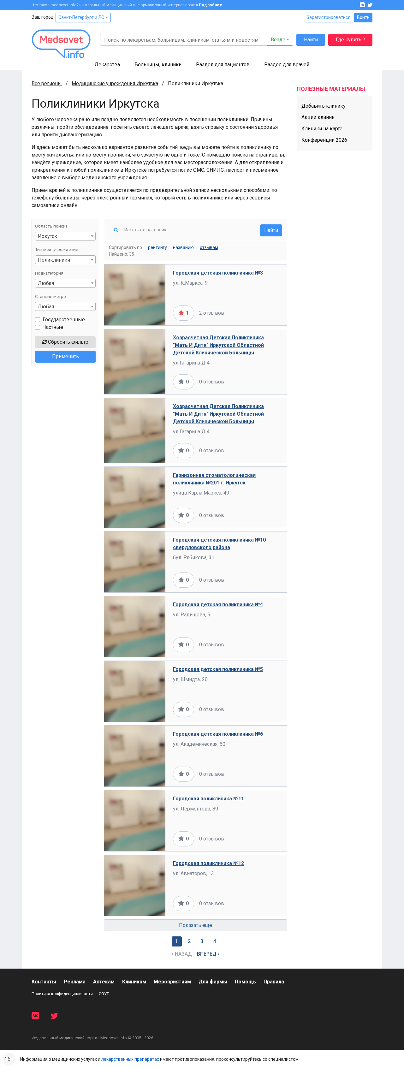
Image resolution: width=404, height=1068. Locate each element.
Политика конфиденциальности (62, 993)
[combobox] (65, 236)
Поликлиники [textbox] (54, 260)
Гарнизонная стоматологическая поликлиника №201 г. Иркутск (214, 479)
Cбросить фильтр (67, 342)
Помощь (245, 982)
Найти (311, 40)
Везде (278, 40)
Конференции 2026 (324, 140)
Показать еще (195, 925)
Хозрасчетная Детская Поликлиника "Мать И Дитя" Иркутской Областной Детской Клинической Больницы (218, 345)
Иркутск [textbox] (47, 236)
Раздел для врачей (286, 65)
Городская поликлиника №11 (208, 799)
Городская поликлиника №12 (208, 863)
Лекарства (107, 65)
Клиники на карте (321, 129)
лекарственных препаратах (130, 1059)
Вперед (207, 954)
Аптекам (104, 982)
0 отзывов (211, 382)
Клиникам (134, 982)
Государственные (64, 320)
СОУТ (104, 993)
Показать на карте (258, 313)
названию (183, 247)
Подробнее (210, 5)
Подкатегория (49, 273)
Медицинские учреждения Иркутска (115, 83)
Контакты (44, 982)
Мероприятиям (172, 982)
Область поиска (51, 225)
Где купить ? (350, 40)
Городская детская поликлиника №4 (218, 605)
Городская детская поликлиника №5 (218, 669)
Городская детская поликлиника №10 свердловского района (219, 543)
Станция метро (50, 296)
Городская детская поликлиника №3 (218, 273)
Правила (274, 982)
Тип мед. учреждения (56, 249)
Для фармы (213, 982)
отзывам (209, 247)
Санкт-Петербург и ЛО (81, 17)
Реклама (75, 982)
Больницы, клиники (157, 65)
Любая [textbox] (46, 283)
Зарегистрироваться (328, 17)
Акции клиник (318, 117)
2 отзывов (211, 313)
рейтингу (157, 247)
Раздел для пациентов (223, 65)
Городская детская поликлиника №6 (218, 734)
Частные (53, 327)
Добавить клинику (323, 106)
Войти (363, 17)
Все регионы (47, 83)
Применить (65, 356)
